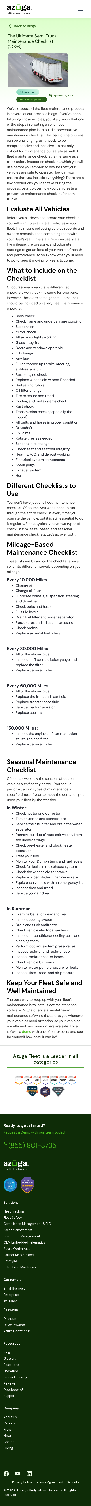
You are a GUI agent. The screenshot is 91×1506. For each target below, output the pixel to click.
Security (73, 1482)
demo (26, 1031)
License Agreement (49, 1482)
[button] (79, 8)
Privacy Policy (22, 1482)
